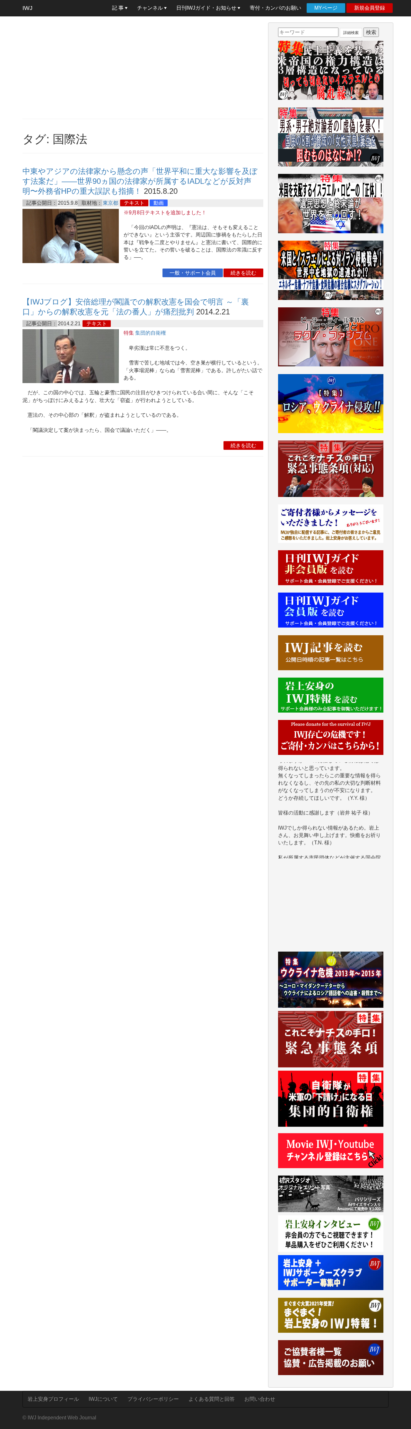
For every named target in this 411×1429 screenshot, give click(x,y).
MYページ (325, 8)
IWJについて (103, 1399)
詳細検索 (351, 32)
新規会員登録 (369, 8)
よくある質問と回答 (211, 1399)
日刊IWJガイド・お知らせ (207, 8)
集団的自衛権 (150, 333)
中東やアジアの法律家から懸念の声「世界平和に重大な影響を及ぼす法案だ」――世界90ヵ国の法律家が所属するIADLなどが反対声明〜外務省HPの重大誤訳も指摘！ (140, 181)
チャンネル (150, 8)
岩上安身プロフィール (53, 1399)
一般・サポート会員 (193, 273)
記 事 (118, 8)
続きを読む (243, 273)
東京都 (110, 203)
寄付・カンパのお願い (275, 8)
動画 (158, 203)
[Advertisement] (142, 67)
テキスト (134, 203)
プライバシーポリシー (153, 1399)
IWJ (27, 8)
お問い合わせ (259, 1399)
